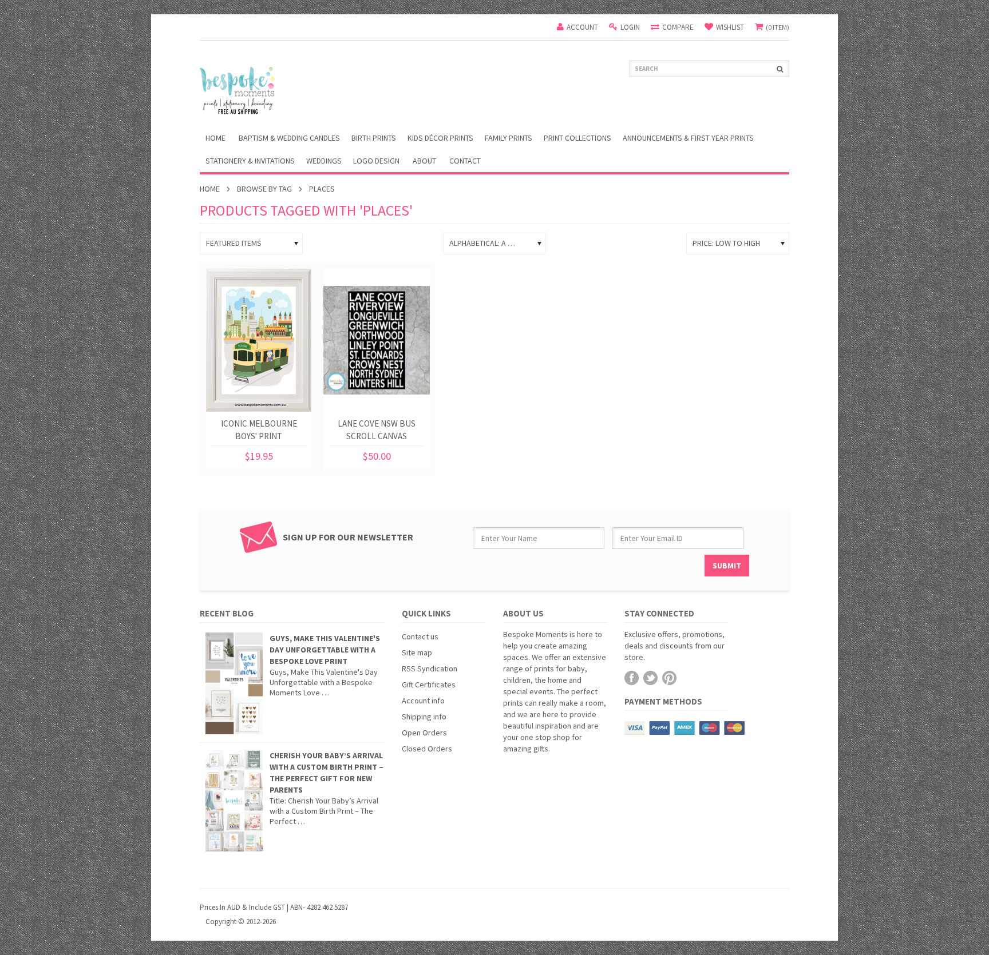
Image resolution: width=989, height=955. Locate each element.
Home (210, 189)
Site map (417, 652)
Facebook (631, 678)
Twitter (650, 678)
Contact (465, 161)
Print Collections (577, 138)
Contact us (420, 636)
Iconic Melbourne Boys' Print (259, 429)
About (424, 161)
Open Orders (424, 732)
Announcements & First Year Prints (688, 138)
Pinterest (669, 678)
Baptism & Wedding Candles (289, 138)
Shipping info (424, 716)
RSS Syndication (429, 668)
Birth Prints (373, 138)
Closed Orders (427, 748)
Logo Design (376, 161)
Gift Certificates (429, 684)
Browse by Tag (264, 189)
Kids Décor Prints (440, 138)
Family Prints (508, 138)
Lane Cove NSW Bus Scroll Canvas (377, 429)
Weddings (324, 161)
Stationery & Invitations (250, 161)
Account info (423, 700)
